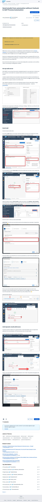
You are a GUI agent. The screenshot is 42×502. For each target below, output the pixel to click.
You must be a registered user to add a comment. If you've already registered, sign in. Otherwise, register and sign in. (20, 426)
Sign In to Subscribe (34, 12)
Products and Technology (11, 3)
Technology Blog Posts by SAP (24, 3)
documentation (5, 85)
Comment (6, 428)
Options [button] (30, 13)
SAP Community (4, 3)
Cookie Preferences (34, 500)
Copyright (14, 500)
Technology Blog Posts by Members (9, 455)
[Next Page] (21, 441)
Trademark (25, 500)
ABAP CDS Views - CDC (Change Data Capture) (12, 436)
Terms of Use (9, 500)
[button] (35, 20)
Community (8, 1)
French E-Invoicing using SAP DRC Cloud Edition (11, 460)
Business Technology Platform (25, 439)
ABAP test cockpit (23, 436)
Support (29, 500)
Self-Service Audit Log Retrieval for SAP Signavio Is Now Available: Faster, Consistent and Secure (19, 457)
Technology (17, 3)
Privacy (5, 500)
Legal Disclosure (19, 500)
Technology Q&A (6, 447)
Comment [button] (37, 419)
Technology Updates (25, 25)
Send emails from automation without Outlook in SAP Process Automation (20, 9)
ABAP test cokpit (30, 436)
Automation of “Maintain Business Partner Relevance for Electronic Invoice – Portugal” (17, 446)
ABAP (3, 436)
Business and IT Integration (7, 439)
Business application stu (16, 439)
